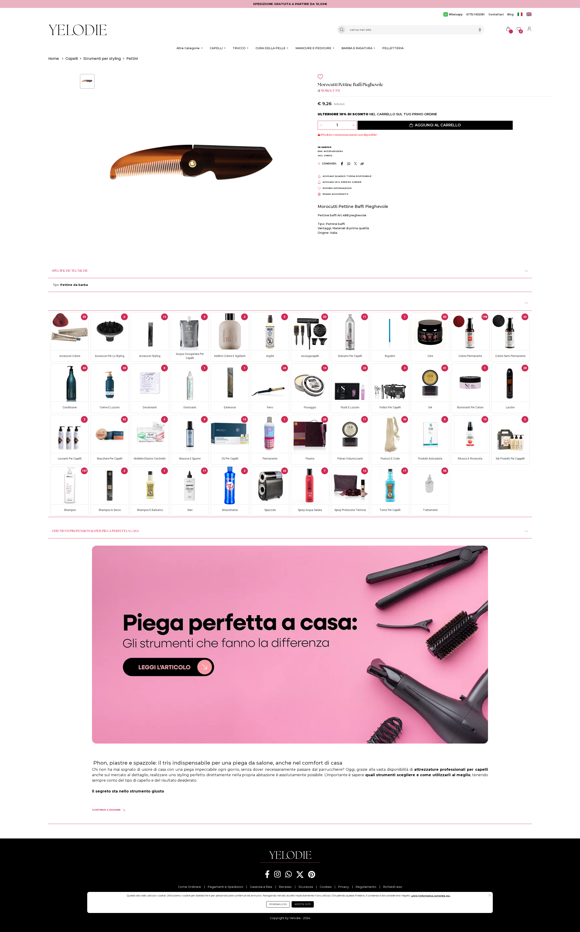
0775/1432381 (475, 14)
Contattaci (496, 14)
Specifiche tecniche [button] (70, 271)
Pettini (132, 58)
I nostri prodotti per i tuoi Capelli (81, 302)
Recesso (285, 887)
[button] (435, 125)
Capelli (71, 58)
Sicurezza (305, 887)
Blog (510, 14)
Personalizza (278, 904)
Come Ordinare (189, 887)
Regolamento (366, 887)
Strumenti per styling (102, 58)
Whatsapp (455, 14)
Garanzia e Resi (261, 887)
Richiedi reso (392, 887)
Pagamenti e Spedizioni (225, 887)
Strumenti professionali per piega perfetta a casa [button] (95, 531)
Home (53, 58)
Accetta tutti (303, 904)
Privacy (343, 887)
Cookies (325, 887)
